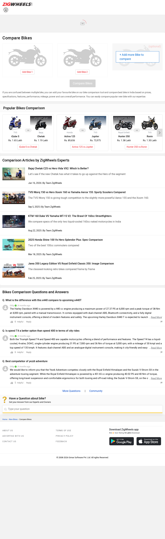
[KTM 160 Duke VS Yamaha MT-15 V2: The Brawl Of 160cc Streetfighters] (13, 221)
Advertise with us (13, 436)
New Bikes (13, 419)
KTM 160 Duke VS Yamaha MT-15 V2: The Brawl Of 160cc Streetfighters (70, 216)
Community (95, 390)
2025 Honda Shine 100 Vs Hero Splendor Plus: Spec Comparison (65, 239)
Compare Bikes (82, 83)
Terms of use (63, 430)
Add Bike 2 (82, 72)
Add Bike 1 (27, 72)
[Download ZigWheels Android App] (121, 441)
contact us (9, 441)
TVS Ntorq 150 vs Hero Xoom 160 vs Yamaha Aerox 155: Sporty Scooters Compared (77, 192)
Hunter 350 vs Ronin (137, 147)
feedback (61, 441)
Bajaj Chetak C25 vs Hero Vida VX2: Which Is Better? (58, 168)
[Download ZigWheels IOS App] (148, 441)
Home (4, 419)
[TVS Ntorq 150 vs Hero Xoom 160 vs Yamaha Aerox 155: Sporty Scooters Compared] (13, 197)
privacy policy (64, 436)
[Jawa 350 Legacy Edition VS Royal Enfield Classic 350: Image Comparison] (13, 270)
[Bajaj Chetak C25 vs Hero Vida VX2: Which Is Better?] (13, 174)
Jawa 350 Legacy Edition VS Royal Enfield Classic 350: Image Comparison (71, 263)
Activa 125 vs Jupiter (82, 147)
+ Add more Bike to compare (132, 57)
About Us (7, 430)
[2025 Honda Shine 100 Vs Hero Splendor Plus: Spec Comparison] (13, 245)
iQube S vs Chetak (28, 147)
